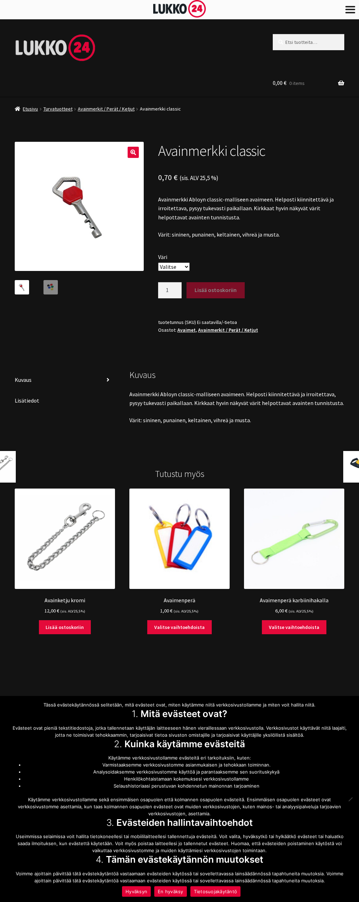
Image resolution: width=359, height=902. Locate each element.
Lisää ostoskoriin (216, 289)
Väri (162, 256)
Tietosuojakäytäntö (215, 891)
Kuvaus (23, 379)
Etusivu (30, 109)
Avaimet (186, 330)
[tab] (65, 380)
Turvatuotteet (58, 109)
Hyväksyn (136, 891)
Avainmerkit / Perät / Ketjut (106, 109)
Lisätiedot (27, 400)
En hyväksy (170, 891)
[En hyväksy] (350, 799)
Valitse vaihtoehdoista (179, 627)
